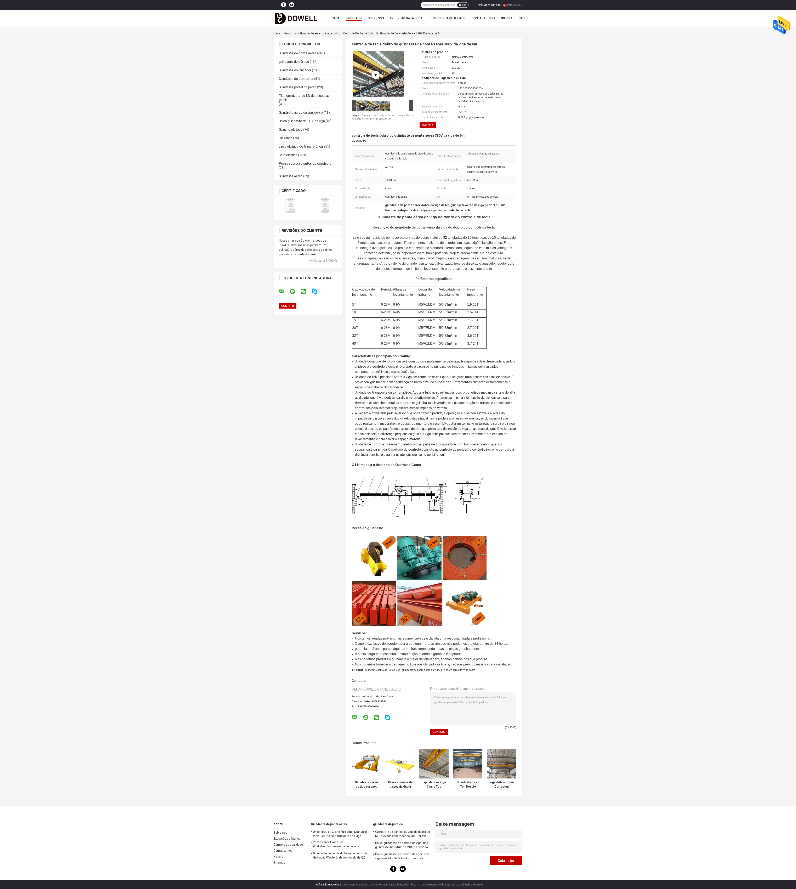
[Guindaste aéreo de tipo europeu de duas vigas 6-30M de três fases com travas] (366, 763)
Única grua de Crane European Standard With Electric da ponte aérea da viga (340, 834)
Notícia (506, 18)
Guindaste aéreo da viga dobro (320, 33)
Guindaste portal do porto (297, 87)
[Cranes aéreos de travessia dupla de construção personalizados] (400, 763)
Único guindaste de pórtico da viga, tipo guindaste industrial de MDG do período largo (401, 845)
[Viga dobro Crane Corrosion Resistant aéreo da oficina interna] (501, 763)
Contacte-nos (483, 18)
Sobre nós (376, 18)
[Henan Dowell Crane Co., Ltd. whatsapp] (295, 291)
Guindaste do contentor (296, 79)
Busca (462, 5)
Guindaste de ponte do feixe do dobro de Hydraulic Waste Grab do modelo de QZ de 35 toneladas (340, 856)
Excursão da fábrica (406, 18)
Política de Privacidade (328, 884)
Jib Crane (285, 138)
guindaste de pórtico (294, 62)
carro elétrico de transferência (301, 146)
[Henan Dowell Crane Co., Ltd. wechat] (306, 291)
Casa (335, 18)
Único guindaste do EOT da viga (302, 121)
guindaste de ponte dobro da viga (420, 670)
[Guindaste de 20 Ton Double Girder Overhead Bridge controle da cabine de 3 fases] (467, 763)
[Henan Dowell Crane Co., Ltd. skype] (317, 291)
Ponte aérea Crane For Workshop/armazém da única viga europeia (336, 844)
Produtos (354, 18)
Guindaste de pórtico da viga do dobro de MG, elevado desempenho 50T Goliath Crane (402, 834)
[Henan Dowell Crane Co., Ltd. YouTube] (291, 5)
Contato (427, 124)
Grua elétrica (288, 155)
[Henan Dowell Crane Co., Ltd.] (296, 18)
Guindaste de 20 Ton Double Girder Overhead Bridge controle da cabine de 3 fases (467, 784)
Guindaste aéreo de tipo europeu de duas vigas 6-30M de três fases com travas (366, 784)
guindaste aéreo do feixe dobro (457, 670)
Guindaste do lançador (295, 70)
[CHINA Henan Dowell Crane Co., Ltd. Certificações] (291, 205)
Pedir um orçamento (489, 4)
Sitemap (279, 862)
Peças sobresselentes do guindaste (305, 163)
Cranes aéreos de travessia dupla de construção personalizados (400, 784)
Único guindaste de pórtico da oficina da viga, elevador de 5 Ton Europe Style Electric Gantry (402, 857)
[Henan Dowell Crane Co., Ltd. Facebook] (283, 5)
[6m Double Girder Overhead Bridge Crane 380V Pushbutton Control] (375, 75)
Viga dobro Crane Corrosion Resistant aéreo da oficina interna (501, 784)
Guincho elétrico (290, 129)
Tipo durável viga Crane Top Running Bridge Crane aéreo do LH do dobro (434, 784)
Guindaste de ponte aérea (297, 53)
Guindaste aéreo (290, 176)
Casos (523, 18)
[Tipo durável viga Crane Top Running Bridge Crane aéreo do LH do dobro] (434, 763)
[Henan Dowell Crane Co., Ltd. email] (284, 291)
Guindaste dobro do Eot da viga (382, 670)
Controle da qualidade (446, 18)
